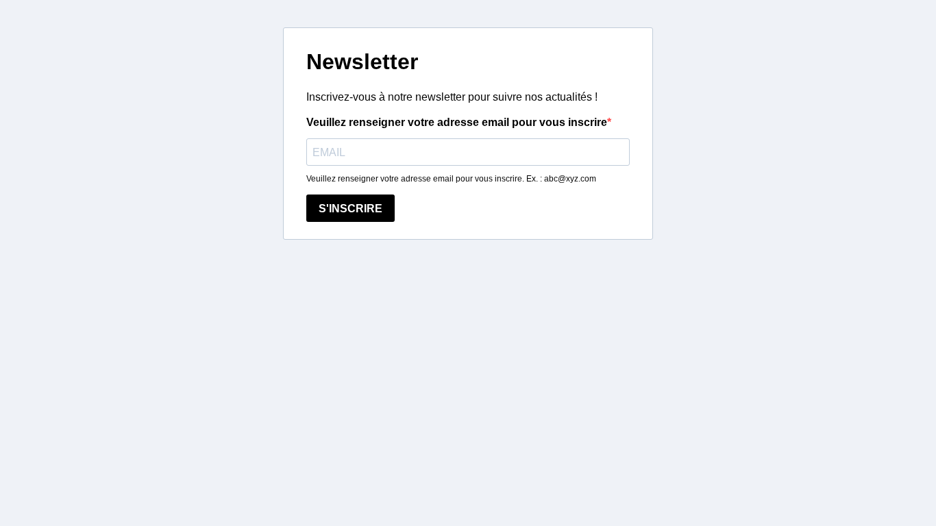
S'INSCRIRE (350, 208)
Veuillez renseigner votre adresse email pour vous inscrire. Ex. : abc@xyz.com (451, 179)
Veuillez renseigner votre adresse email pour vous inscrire (456, 122)
